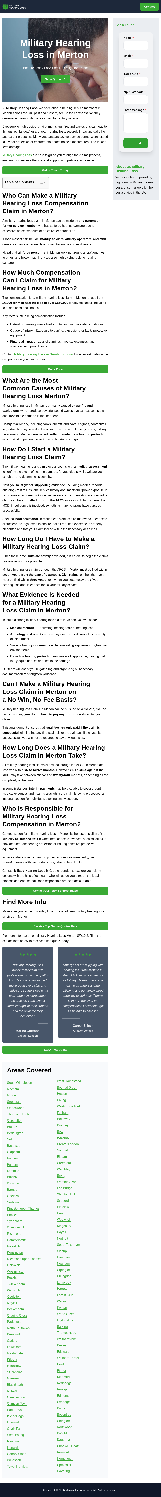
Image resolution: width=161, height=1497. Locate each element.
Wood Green (66, 1314)
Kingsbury (64, 1226)
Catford (12, 1340)
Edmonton (64, 1395)
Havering (63, 1471)
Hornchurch (65, 1458)
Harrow (62, 1288)
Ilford (60, 1364)
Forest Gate (65, 1295)
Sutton (11, 1139)
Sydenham (14, 1221)
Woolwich (64, 1219)
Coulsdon (14, 1296)
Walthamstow (66, 1339)
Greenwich (14, 1378)
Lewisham (14, 1347)
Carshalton (14, 1120)
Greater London (68, 1144)
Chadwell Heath (68, 1446)
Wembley (63, 1169)
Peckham (13, 1277)
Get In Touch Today (55, 170)
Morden (12, 1095)
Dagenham (64, 1439)
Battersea (13, 1145)
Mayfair (12, 1303)
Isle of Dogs (15, 1416)
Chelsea (13, 1196)
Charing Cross (17, 1315)
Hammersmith (17, 1240)
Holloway (63, 1119)
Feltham (62, 1112)
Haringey (63, 1257)
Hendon (62, 1213)
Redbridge (64, 1383)
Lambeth (13, 1170)
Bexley (62, 1345)
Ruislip (62, 1389)
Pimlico (12, 1215)
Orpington (64, 1270)
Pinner (61, 1370)
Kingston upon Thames (23, 1208)
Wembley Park (67, 1181)
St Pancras (14, 1372)
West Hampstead (69, 1081)
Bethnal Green (67, 1087)
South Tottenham (68, 1244)
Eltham (62, 1156)
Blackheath (15, 1384)
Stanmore (63, 1376)
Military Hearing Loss (17, 155)
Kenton (62, 1307)
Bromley (63, 1125)
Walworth (13, 1290)
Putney (12, 1126)
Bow (60, 1131)
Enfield (62, 1433)
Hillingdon (64, 1276)
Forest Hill (14, 1246)
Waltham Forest (68, 1358)
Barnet (61, 1408)
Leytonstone (65, 1320)
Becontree (64, 1414)
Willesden (14, 1460)
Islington (13, 1441)
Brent (60, 1175)
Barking (62, 1326)
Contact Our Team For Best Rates (55, 890)
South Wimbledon (19, 1082)
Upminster (64, 1465)
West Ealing (15, 1435)
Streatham (14, 1101)
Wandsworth (15, 1108)
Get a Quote (53, 79)
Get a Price (55, 369)
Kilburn (12, 1359)
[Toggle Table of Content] (40, 182)
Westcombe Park (69, 1106)
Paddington (15, 1321)
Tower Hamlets (17, 1466)
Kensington (15, 1252)
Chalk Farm (15, 1428)
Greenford (64, 1163)
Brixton (12, 1177)
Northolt (62, 1238)
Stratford (63, 1200)
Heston (62, 1093)
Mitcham (13, 1089)
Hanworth (14, 1422)
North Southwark (18, 1328)
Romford (63, 1452)
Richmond (14, 1233)
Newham (63, 1263)
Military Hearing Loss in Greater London (43, 354)
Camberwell (15, 1227)
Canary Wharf (16, 1454)
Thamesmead (66, 1332)
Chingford (64, 1421)
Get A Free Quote (55, 1049)
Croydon (13, 1183)
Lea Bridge (64, 1188)
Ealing (61, 1100)
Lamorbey (64, 1282)
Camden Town (17, 1397)
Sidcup (62, 1251)
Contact (149, 6)
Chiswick (13, 1265)
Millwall (12, 1391)
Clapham (13, 1152)
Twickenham (16, 1284)
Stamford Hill (66, 1194)
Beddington (15, 1133)
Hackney (63, 1137)
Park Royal (15, 1409)
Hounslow (14, 1365)
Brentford (13, 1334)
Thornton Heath (18, 1114)
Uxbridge (63, 1402)
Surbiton (13, 1202)
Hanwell (13, 1447)
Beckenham (15, 1309)
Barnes (12, 1189)
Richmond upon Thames (24, 1259)
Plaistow (63, 1207)
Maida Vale (15, 1353)
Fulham (12, 1158)
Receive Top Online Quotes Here (55, 926)
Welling (62, 1301)
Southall (63, 1150)
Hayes (61, 1232)
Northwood (64, 1427)
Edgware (63, 1351)
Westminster (15, 1271)
